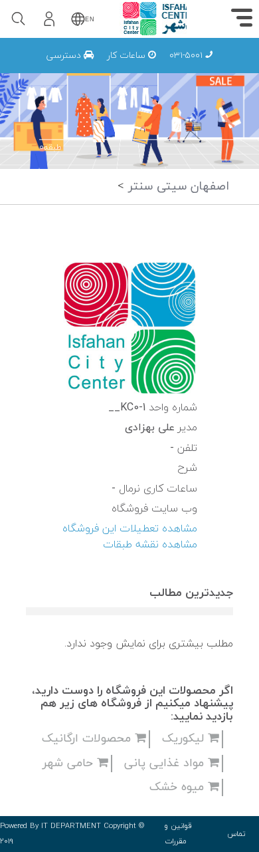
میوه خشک (178, 787)
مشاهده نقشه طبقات (150, 544)
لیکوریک (185, 738)
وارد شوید (106, 85)
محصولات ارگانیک (88, 738)
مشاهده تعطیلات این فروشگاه (129, 528)
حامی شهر (70, 763)
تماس (236, 834)
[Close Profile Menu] (27, 51)
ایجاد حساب (105, 183)
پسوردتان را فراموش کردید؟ (144, 122)
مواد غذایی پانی (166, 763)
